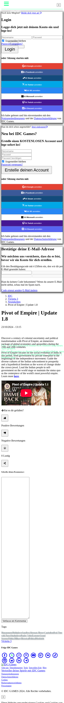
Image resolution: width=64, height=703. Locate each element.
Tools (26, 668)
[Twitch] (40, 655)
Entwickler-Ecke (35, 668)
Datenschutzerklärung (9, 677)
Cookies (4, 680)
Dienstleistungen (16, 668)
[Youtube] (33, 655)
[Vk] (48, 655)
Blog (44, 668)
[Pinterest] (26, 655)
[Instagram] (19, 655)
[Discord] (4, 660)
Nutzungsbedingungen (10, 674)
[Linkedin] (19, 660)
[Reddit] (12, 660)
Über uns (5, 668)
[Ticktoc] (55, 655)
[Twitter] (12, 655)
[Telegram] (26, 660)
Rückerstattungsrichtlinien (11, 683)
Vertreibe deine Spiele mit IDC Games (23, 670)
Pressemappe (6, 686)
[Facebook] (4, 655)
